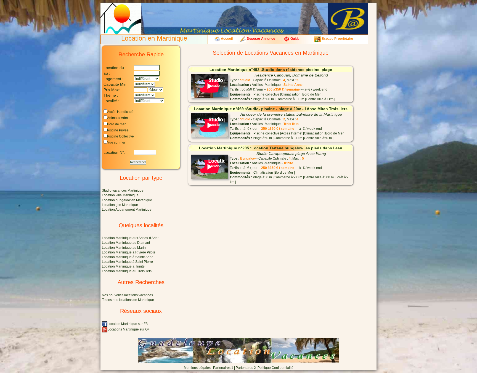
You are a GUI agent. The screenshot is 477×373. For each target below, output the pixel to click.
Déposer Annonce (260, 39)
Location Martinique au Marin (124, 248)
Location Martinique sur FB (127, 324)
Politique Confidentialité (275, 368)
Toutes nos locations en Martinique (128, 300)
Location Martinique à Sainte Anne (127, 257)
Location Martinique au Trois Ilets (127, 271)
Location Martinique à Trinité (123, 266)
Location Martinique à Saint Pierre (127, 262)
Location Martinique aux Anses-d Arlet (130, 238)
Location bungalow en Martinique (127, 200)
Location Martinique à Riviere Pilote (128, 252)
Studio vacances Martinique (123, 190)
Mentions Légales (197, 368)
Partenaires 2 (246, 368)
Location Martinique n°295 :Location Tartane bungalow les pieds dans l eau (270, 148)
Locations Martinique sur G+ (128, 329)
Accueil (226, 39)
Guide (295, 39)
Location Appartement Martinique (127, 209)
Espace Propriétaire (337, 39)
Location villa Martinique (120, 195)
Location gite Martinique (120, 205)
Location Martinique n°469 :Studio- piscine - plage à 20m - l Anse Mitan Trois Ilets (271, 109)
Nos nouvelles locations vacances (127, 295)
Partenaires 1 (223, 368)
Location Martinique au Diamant (126, 243)
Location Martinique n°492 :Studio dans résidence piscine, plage (271, 69)
